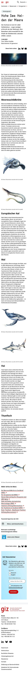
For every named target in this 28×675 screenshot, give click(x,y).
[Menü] (2, 2)
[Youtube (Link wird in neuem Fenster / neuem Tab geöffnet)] (10, 642)
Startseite (4, 6)
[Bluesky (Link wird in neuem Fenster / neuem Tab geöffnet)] (6, 642)
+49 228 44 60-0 (11, 622)
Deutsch (13, 573)
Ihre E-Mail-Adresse (15, 578)
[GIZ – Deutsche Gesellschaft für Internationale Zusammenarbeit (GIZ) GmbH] (7, 2)
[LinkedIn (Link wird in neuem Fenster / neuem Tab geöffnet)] (2, 642)
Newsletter (4, 659)
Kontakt (3, 662)
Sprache (11, 570)
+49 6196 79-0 (11, 634)
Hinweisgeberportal (7, 656)
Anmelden (13, 592)
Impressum (4, 648)
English (13, 575)
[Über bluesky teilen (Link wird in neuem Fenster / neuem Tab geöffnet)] (22, 49)
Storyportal (22, 6)
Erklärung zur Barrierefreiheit (10, 664)
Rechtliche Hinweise (7, 653)
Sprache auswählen (23, 2)
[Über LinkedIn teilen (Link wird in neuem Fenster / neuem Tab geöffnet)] (19, 49)
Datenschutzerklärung (15, 587)
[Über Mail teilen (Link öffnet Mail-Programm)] (26, 49)
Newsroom (13, 6)
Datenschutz (5, 650)
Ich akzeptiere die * (16, 586)
